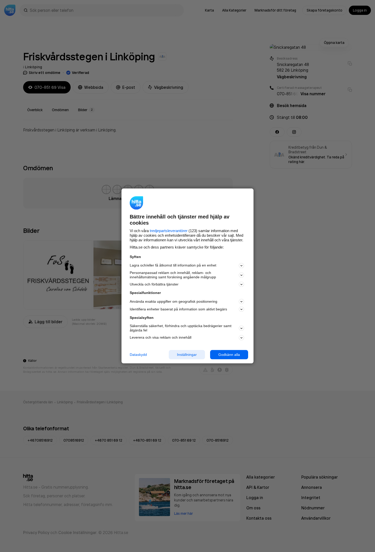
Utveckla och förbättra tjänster (154, 284)
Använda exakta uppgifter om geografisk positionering (173, 301)
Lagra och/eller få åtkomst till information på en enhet (173, 265)
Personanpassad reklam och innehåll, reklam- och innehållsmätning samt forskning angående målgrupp (173, 275)
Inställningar (187, 355)
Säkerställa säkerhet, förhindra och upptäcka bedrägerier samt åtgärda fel (180, 328)
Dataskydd (138, 355)
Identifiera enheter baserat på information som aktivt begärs (178, 309)
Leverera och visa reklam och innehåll (160, 337)
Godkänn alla (229, 355)
